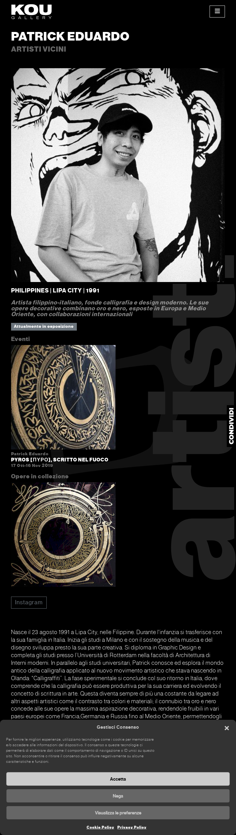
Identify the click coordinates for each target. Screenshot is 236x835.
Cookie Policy (100, 827)
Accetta (118, 779)
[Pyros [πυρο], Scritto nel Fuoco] (63, 398)
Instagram (29, 602)
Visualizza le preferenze (118, 813)
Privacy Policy (132, 827)
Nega (118, 796)
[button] (227, 727)
